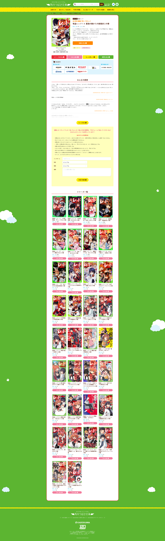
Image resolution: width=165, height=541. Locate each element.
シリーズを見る (58, 57)
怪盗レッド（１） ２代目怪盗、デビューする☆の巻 (59, 219)
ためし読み (74, 57)
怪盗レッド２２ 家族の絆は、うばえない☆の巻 (58, 417)
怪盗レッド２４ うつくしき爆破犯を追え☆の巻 (105, 417)
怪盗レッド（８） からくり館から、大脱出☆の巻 (105, 252)
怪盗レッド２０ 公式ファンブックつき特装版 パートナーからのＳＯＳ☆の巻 (90, 384)
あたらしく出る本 (64, 10)
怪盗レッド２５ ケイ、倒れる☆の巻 (58, 450)
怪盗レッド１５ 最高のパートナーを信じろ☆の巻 (89, 318)
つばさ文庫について (66, 517)
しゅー (80, 26)
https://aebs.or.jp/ (84, 534)
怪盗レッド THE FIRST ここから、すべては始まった (75, 349)
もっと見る (82, 123)
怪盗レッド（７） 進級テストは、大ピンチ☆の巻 (89, 252)
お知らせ (53, 10)
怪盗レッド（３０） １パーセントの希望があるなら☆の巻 (75, 485)
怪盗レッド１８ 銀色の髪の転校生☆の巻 (89, 351)
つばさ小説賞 (100, 10)
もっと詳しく (89, 57)
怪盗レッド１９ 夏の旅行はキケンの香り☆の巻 (58, 383)
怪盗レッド (55, 13)
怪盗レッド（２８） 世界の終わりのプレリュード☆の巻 (106, 451)
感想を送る (105, 57)
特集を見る (82, 43)
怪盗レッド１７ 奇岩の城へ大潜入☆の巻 (58, 351)
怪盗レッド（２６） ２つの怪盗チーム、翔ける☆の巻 (75, 451)
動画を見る (110, 10)
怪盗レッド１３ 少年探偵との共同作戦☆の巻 (58, 318)
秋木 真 (75, 26)
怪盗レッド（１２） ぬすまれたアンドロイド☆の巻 (106, 285)
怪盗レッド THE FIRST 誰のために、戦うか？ (105, 349)
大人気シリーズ (88, 10)
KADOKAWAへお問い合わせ (79, 517)
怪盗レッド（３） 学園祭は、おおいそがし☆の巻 (89, 219)
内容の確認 (82, 180)
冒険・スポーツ (77, 47)
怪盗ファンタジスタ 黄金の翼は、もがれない (89, 416)
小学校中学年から (85, 47)
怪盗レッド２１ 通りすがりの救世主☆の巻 (105, 383)
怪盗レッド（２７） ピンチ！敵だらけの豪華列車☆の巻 (90, 451)
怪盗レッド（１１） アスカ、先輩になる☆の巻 (89, 284)
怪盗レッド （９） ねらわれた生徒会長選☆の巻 (58, 285)
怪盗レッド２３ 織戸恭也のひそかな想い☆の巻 (74, 417)
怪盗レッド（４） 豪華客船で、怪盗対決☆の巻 (105, 219)
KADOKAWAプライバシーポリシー (96, 517)
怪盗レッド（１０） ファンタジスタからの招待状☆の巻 (75, 285)
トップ (48, 13)
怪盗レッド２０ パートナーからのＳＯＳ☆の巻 (74, 383)
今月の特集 (76, 10)
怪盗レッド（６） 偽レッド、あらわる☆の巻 (74, 252)
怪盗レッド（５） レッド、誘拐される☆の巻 (58, 252)
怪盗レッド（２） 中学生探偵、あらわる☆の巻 (74, 219)
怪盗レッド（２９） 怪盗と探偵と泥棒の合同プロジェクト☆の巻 (59, 485)
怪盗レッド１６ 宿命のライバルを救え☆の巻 (105, 318)
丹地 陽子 (85, 420)
